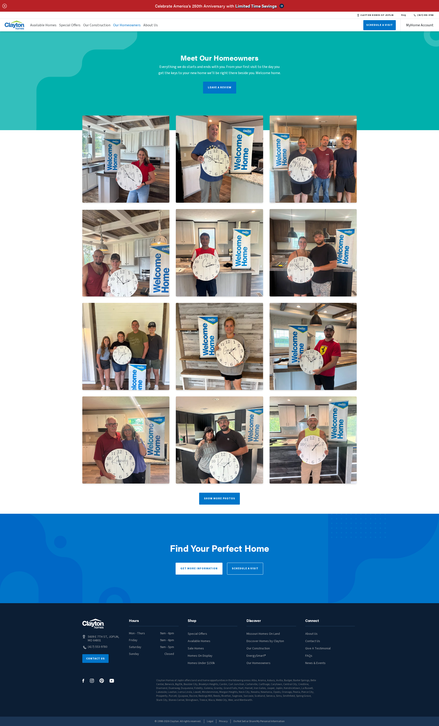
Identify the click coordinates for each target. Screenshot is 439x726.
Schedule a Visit (245, 568)
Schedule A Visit (379, 25)
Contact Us (95, 659)
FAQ (403, 15)
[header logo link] (15, 25)
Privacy (223, 721)
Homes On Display (200, 655)
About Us (150, 25)
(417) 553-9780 (425, 15)
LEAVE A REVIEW (219, 87)
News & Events (315, 663)
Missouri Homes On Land (263, 634)
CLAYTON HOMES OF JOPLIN (376, 15)
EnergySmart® (256, 655)
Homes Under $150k (201, 663)
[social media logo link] (83, 681)
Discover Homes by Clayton (265, 641)
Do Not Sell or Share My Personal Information (259, 721)
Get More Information (199, 568)
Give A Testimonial (318, 648)
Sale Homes (196, 648)
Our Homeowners (127, 25)
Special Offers (69, 25)
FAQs (308, 655)
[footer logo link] (93, 624)
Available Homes (43, 25)
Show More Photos (219, 498)
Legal (210, 721)
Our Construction (96, 25)
